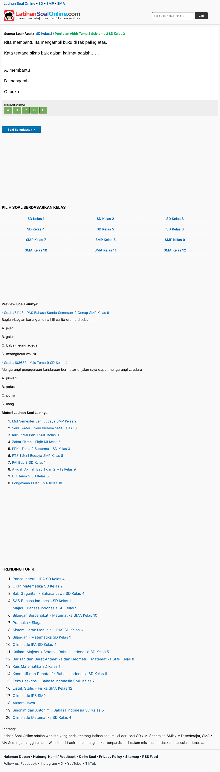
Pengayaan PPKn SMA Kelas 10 (37, 483)
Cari (201, 15)
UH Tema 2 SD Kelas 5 (30, 476)
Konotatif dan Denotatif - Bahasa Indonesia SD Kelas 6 (60, 674)
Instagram (49, 763)
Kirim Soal (87, 756)
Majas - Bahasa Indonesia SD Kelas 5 (45, 608)
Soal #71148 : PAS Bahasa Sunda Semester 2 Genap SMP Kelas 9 (56, 312)
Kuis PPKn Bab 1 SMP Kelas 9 (35, 435)
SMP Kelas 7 (36, 240)
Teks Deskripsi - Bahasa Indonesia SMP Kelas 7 (54, 681)
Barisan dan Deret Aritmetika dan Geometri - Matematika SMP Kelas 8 (73, 659)
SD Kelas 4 (36, 229)
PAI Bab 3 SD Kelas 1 (29, 462)
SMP (50, 3)
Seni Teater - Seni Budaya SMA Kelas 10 (44, 428)
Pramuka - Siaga (27, 623)
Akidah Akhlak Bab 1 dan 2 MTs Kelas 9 (44, 469)
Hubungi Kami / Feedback (54, 756)
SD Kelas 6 (175, 229)
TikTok (90, 763)
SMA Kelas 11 (105, 250)
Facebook (29, 763)
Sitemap (132, 756)
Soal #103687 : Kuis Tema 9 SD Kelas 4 (35, 362)
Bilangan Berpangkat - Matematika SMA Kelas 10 (55, 615)
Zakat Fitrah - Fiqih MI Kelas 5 (36, 442)
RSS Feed (150, 756)
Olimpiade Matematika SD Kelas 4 (42, 717)
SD (40, 3)
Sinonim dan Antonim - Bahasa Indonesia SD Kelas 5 (58, 710)
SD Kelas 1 (36, 218)
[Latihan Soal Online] (41, 15)
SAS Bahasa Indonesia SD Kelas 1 (42, 601)
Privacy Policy (110, 756)
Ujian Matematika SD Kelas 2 (38, 586)
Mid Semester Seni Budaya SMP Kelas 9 (44, 421)
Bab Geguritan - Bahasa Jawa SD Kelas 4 (48, 593)
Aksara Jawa (24, 703)
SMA (61, 3)
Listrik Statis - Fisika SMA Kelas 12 (42, 688)
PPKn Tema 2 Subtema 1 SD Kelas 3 (41, 449)
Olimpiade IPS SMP (29, 695)
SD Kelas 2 (44, 34)
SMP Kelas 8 (105, 240)
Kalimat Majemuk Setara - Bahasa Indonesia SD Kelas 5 (61, 652)
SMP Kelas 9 (175, 240)
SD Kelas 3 (175, 218)
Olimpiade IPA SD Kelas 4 (35, 644)
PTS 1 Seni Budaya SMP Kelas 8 (37, 455)
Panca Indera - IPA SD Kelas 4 (39, 579)
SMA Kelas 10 (36, 250)
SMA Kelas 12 (175, 250)
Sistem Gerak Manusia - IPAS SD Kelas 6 (48, 630)
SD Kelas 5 (105, 229)
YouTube (74, 763)
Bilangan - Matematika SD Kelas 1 (42, 637)
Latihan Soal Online (19, 3)
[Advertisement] (110, 168)
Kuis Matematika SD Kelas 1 (36, 666)
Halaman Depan (16, 756)
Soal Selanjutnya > (21, 129)
